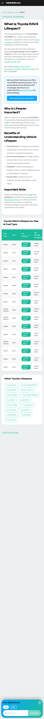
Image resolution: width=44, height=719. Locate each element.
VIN (6, 707)
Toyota (16, 12)
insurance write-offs (12, 62)
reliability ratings (19, 67)
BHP (18, 42)
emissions (30, 197)
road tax (18, 69)
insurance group (26, 90)
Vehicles (10, 12)
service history (30, 69)
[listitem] (11, 385)
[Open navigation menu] (2, 3)
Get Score (34, 713)
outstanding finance (12, 200)
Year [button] (13, 235)
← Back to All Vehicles (10, 432)
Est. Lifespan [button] (25, 235)
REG (13, 707)
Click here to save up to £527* (22, 98)
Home (4, 12)
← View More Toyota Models (13, 16)
